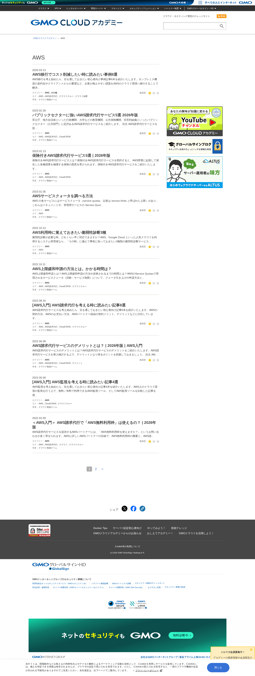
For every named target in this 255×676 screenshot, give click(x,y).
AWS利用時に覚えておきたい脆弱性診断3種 (69, 232)
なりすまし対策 (154, 587)
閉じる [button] (218, 667)
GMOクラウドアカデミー (76, 22)
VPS (56, 8)
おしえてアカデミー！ (160, 533)
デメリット (77, 363)
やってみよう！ (156, 528)
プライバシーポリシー (147, 670)
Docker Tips (100, 528)
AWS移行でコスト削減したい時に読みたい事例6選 (74, 74)
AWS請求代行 (51, 96)
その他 (54, 93)
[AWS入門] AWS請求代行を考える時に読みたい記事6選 (79, 305)
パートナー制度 (171, 8)
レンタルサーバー (74, 8)
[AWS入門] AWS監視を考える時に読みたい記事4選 (75, 382)
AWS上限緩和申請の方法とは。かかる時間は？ (72, 269)
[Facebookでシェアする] (133, 509)
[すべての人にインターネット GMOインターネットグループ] (229, 2)
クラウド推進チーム (48, 99)
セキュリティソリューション (143, 8)
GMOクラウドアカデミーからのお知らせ (117, 533)
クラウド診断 (81, 96)
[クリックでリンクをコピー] (142, 509)
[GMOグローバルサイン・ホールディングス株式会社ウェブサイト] (59, 569)
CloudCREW (65, 136)
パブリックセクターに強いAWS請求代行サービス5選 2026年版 (85, 115)
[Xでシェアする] (125, 509)
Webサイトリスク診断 (121, 583)
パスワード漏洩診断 (99, 583)
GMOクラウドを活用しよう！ (196, 533)
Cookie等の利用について (127, 546)
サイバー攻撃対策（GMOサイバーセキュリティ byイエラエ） (79, 587)
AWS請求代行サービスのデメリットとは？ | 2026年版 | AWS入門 (87, 345)
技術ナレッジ (179, 528)
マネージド (116, 8)
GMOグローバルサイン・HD (200, 8)
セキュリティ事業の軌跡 (175, 587)
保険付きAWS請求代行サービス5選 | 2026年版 (71, 155)
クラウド (42, 8)
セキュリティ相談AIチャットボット (150, 583)
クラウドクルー (66, 96)
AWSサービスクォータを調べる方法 (62, 196)
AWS (47, 93)
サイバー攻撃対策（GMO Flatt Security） (126, 587)
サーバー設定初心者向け (127, 528)
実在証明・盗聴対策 (40, 587)
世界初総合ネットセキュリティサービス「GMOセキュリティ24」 (60, 583)
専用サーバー (97, 8)
